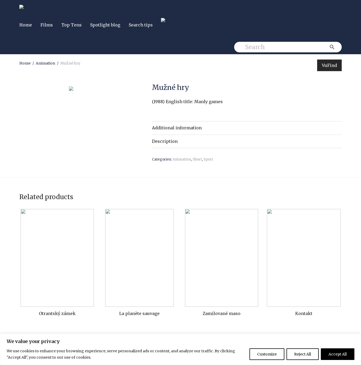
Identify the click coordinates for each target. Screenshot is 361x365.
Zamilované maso (221, 313)
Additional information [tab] (177, 127)
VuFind (329, 65)
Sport (208, 159)
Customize (267, 354)
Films (46, 25)
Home (25, 25)
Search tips (141, 25)
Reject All (302, 354)
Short (197, 159)
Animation (45, 63)
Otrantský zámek (57, 313)
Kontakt (303, 313)
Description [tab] (165, 141)
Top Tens (71, 25)
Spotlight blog (105, 25)
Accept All (337, 354)
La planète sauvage (139, 313)
